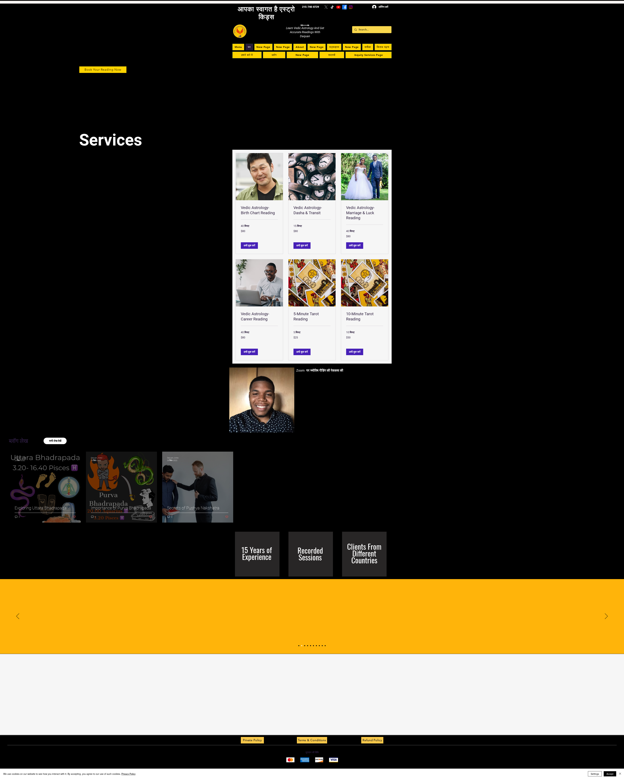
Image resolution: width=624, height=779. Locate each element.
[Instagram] (350, 7)
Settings (595, 773)
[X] (326, 7)
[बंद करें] (620, 773)
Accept (609, 773)
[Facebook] (344, 7)
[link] (259, 210)
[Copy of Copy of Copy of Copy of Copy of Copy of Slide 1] (319, 645)
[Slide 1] (301, 645)
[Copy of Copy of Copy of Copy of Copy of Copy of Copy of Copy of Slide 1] (325, 645)
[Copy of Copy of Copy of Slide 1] (310, 645)
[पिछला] (17, 616)
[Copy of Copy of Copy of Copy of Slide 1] (313, 645)
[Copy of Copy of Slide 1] (307, 645)
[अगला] (606, 616)
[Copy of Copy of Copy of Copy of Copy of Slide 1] (316, 645)
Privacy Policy (128, 773)
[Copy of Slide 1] (298, 645)
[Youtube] (338, 7)
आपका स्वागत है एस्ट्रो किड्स (266, 13)
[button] (249, 245)
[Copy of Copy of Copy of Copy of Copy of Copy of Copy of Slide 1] (322, 645)
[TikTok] (332, 7)
